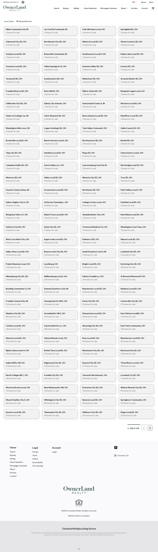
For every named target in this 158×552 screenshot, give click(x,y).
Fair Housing (37, 466)
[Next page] (150, 428)
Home (13, 447)
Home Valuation (90, 8)
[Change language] (135, 2)
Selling (76, 8)
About (123, 8)
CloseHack (85, 516)
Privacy (35, 452)
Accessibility (37, 462)
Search (56, 8)
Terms (34, 455)
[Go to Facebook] (23, 2)
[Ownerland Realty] (79, 490)
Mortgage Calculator (108, 8)
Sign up (143, 2)
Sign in (151, 2)
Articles (134, 8)
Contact (144, 8)
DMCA (35, 459)
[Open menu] (153, 8)
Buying (65, 8)
